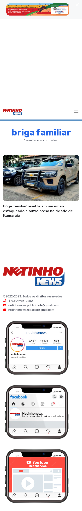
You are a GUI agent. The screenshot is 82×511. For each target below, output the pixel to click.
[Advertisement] (41, 62)
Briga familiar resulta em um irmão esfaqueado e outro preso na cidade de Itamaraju (38, 211)
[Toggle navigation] (76, 112)
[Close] (77, 5)
